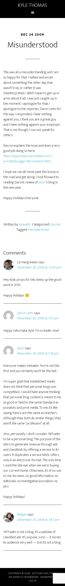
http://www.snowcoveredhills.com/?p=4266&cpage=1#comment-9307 (28, 158)
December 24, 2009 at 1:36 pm (38, 353)
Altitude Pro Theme (44, 573)
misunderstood (38, 230)
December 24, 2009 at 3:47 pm (38, 520)
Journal (55, 224)
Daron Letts (25, 313)
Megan (22, 514)
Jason (42, 182)
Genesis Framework (25, 577)
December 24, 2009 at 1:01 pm (38, 318)
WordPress (47, 577)
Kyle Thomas (32, 5)
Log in (32, 581)
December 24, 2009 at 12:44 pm (39, 267)
